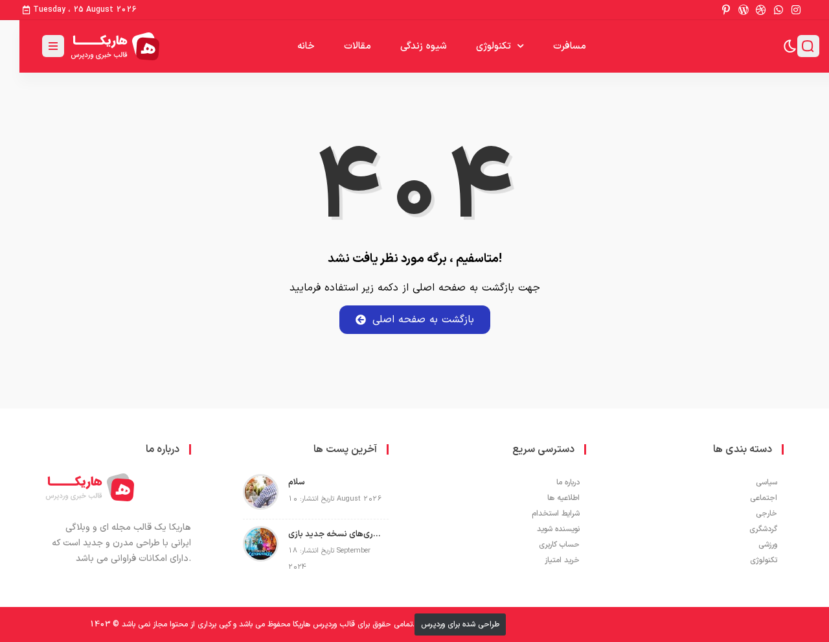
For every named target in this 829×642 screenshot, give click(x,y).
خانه (306, 46)
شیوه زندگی (423, 46)
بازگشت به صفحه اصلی (423, 319)
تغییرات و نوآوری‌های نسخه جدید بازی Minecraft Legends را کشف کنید (335, 534)
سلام (296, 482)
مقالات (357, 46)
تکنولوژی (493, 46)
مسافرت (569, 46)
